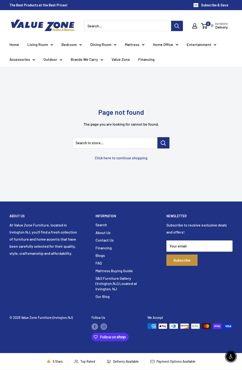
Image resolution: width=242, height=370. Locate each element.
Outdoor (50, 59)
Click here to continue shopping (121, 158)
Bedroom (69, 44)
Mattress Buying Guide (114, 270)
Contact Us (104, 240)
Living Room (37, 44)
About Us (103, 232)
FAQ (98, 263)
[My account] (194, 26)
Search (101, 224)
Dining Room (100, 44)
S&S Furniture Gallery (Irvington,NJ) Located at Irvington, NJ (116, 283)
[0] (204, 26)
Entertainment (199, 44)
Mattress (132, 44)
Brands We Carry (84, 59)
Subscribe (181, 260)
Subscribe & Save (214, 5)
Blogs (100, 255)
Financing (146, 59)
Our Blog (102, 296)
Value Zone (121, 59)
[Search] (177, 26)
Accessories (19, 59)
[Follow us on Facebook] (94, 326)
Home (14, 44)
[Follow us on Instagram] (103, 326)
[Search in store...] (163, 142)
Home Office (163, 44)
